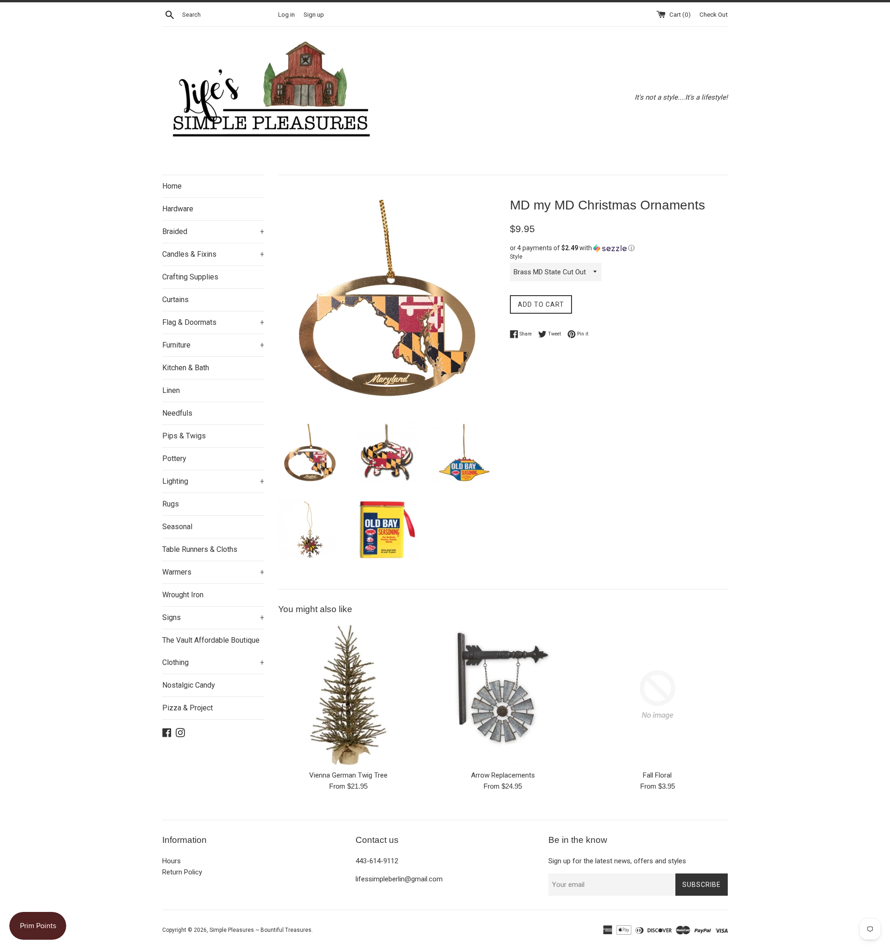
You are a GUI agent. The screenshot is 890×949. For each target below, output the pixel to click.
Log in (286, 14)
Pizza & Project (187, 707)
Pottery (174, 458)
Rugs (170, 504)
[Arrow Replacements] (502, 695)
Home (172, 186)
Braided (213, 231)
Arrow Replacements (503, 775)
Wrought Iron (182, 594)
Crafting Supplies (190, 276)
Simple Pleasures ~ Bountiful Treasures (261, 930)
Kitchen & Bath (185, 367)
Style (516, 256)
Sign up (314, 14)
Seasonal (177, 526)
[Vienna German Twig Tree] (348, 695)
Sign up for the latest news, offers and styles (617, 861)
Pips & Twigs (184, 435)
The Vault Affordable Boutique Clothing (213, 651)
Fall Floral (657, 775)
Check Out (713, 14)
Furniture (213, 345)
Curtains (175, 299)
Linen (171, 390)
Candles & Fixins (213, 254)
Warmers (213, 572)
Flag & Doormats (213, 322)
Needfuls (177, 413)
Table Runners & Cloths (199, 549)
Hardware (177, 208)
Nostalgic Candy (188, 685)
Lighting (213, 481)
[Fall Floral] (657, 695)
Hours (171, 861)
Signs (213, 617)
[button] (619, 248)
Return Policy (182, 872)
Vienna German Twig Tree (348, 775)
